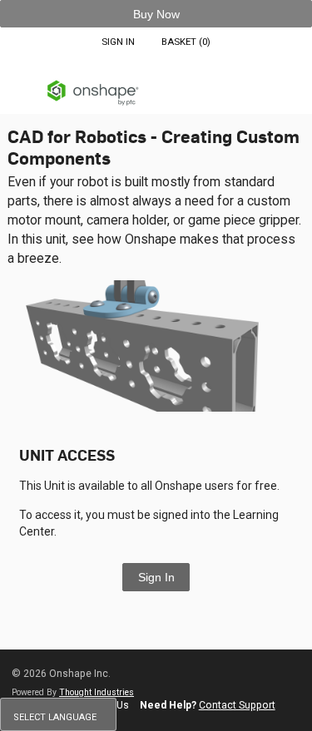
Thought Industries (96, 692)
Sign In (156, 577)
